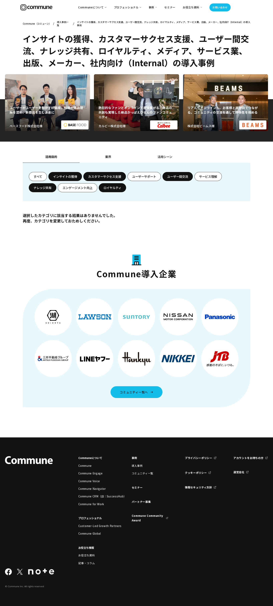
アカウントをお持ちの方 (248, 458)
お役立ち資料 (86, 555)
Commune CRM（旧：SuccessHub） (96, 496)
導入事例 (137, 466)
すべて (38, 176)
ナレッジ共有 (43, 187)
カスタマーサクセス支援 (104, 176)
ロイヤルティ (112, 187)
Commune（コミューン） (36, 23)
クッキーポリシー (196, 473)
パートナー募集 (141, 502)
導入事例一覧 (63, 23)
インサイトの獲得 (65, 176)
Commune (85, 466)
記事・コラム (86, 563)
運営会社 (238, 472)
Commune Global (89, 533)
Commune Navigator (92, 489)
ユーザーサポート (144, 176)
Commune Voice (89, 481)
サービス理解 (208, 176)
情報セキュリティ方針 (198, 487)
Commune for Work (91, 504)
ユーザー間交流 (177, 176)
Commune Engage (90, 473)
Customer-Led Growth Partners (96, 526)
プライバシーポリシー (198, 458)
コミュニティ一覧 (142, 473)
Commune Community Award (147, 518)
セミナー (169, 7)
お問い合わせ (220, 7)
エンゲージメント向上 (78, 187)
